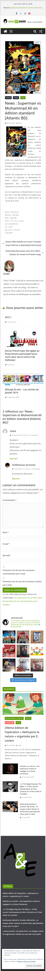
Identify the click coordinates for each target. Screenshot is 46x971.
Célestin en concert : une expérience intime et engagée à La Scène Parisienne (30, 770)
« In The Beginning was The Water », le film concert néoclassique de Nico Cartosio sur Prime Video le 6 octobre (31, 789)
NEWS (23, 98)
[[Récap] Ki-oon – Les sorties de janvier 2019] (23, 375)
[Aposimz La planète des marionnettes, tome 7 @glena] (23, 665)
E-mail (6, 544)
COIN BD (8, 98)
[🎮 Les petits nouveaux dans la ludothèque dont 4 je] (9, 665)
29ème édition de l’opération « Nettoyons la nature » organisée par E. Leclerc (22, 734)
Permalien (34, 435)
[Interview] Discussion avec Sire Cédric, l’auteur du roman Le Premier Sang (23, 253)
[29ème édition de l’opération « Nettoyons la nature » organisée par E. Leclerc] (23, 704)
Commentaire (9, 500)
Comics (16, 98)
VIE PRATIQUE (9, 722)
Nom (6, 532)
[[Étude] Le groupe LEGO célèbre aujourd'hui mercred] (37, 651)
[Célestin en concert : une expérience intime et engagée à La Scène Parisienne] (10, 772)
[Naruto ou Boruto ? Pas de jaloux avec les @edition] (37, 665)
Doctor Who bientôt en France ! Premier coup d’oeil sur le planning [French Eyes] (23, 243)
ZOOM (18, 722)
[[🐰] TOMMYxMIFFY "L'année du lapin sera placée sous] (9, 651)
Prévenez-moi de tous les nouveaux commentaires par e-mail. (19, 572)
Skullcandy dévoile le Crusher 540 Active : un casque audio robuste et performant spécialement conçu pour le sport (30, 809)
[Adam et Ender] (5, 31)
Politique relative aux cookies (26, 961)
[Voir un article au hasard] (40, 31)
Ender (20, 123)
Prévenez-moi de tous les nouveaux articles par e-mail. (22, 583)
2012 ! (8, 317)
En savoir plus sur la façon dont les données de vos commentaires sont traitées (22, 601)
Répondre (14, 458)
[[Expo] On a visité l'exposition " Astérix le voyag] (9, 637)
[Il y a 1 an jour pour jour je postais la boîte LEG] (23, 637)
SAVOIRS (28, 718)
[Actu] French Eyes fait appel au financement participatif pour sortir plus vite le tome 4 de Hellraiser (22, 355)
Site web (6, 555)
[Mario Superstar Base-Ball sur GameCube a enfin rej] (37, 637)
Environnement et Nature (14, 718)
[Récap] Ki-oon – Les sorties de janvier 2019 (22, 391)
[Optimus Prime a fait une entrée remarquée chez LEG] (23, 651)
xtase (13, 431)
